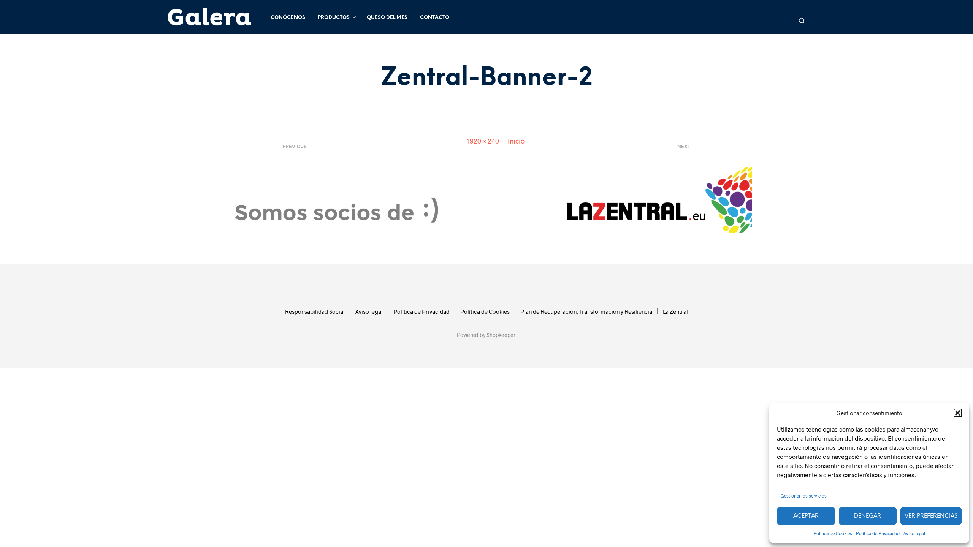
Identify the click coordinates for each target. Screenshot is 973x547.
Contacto (434, 17)
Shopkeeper (500, 335)
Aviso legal (914, 533)
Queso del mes (387, 17)
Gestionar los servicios (804, 495)
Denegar (867, 516)
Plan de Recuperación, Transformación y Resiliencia (586, 311)
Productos (334, 17)
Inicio (516, 141)
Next (684, 146)
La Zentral (675, 311)
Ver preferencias (931, 516)
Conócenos (288, 17)
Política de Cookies (832, 533)
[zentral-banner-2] (486, 199)
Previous (294, 146)
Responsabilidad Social (315, 311)
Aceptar (806, 516)
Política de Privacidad (878, 533)
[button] (958, 413)
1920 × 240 (483, 141)
